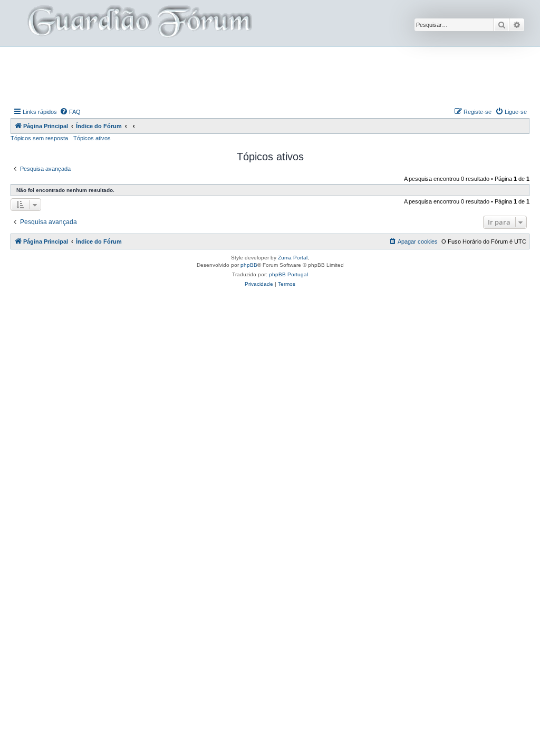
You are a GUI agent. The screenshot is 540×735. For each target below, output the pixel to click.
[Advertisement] (270, 75)
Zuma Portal (292, 257)
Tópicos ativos (92, 138)
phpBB (248, 265)
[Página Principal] (138, 23)
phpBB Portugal (288, 274)
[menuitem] (70, 111)
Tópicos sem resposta (39, 138)
